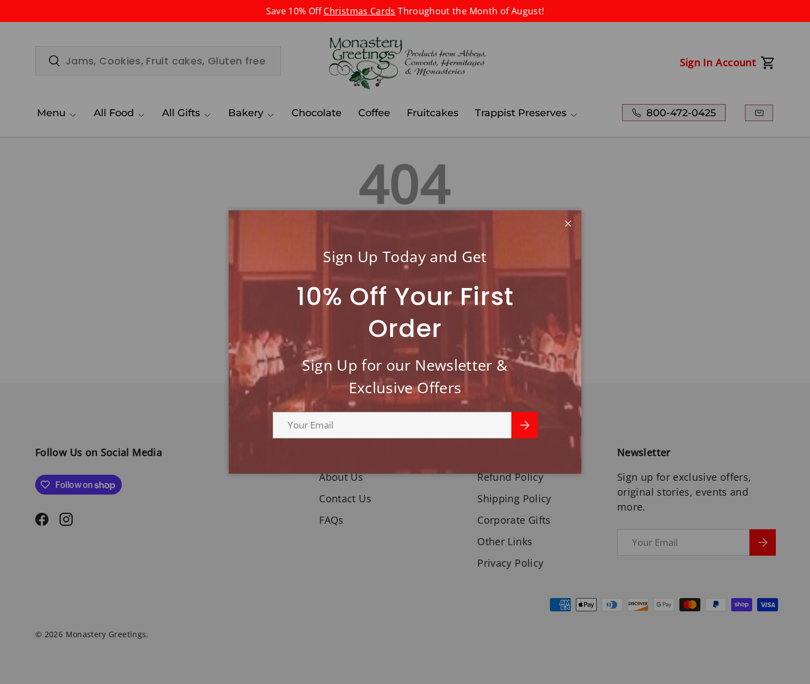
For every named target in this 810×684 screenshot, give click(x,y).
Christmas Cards (359, 11)
